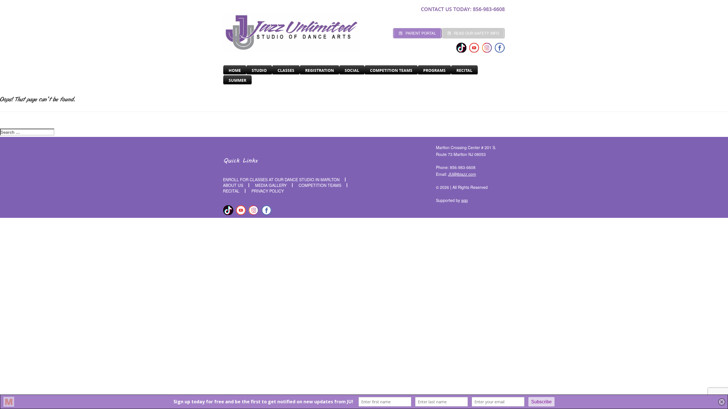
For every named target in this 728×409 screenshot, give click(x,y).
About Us (233, 185)
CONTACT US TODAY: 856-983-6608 (463, 9)
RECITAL (464, 70)
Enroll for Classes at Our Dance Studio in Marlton (281, 179)
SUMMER (237, 80)
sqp (464, 200)
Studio (259, 70)
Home (235, 70)
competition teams (320, 185)
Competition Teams (391, 70)
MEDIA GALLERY (271, 185)
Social (352, 70)
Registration (319, 70)
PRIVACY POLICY (267, 191)
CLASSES (286, 70)
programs (434, 70)
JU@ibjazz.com (462, 174)
